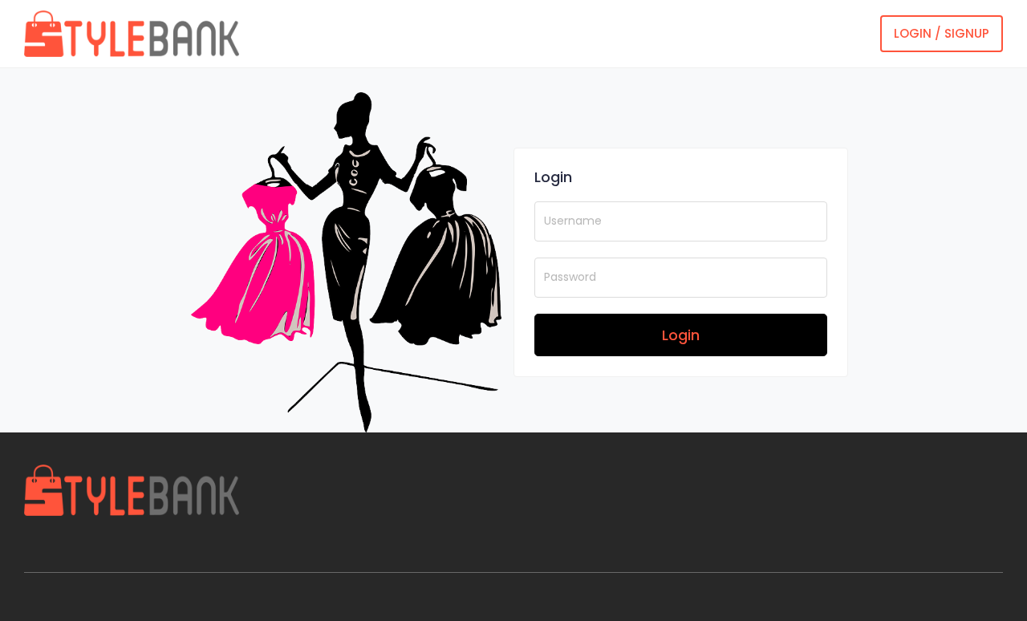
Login (681, 335)
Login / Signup (941, 33)
